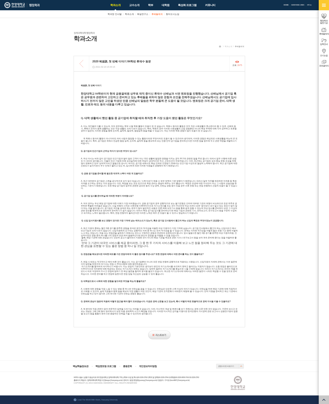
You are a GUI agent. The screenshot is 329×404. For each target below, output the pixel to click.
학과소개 (228, 46)
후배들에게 (239, 46)
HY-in (309, 5)
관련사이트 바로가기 (226, 366)
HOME (286, 5)
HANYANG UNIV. (298, 5)
